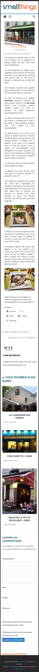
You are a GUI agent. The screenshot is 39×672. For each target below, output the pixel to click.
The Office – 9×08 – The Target (21, 338)
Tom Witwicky (25, 54)
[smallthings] (4, 16)
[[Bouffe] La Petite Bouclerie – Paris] (19, 470)
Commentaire (8, 559)
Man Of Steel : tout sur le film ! (17, 332)
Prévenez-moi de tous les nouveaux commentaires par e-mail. (17, 623)
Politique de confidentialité (14, 654)
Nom (4, 587)
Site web (6, 608)
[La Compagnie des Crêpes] (19, 387)
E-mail (5, 598)
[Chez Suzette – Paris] (19, 431)
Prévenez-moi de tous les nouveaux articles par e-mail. (17, 633)
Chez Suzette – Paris (19, 456)
